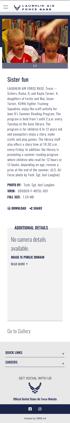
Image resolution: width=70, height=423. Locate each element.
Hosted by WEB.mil (35, 418)
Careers (11, 362)
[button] (6, 7)
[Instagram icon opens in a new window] (40, 409)
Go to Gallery (19, 331)
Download (18, 208)
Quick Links (13, 352)
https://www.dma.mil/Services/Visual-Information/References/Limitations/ (33, 314)
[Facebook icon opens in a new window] (30, 409)
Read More (18, 264)
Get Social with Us (35, 378)
